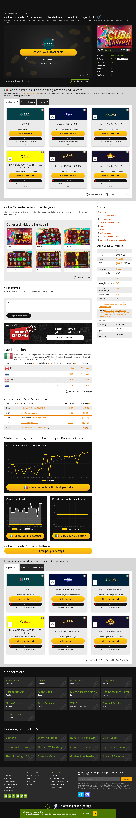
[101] (84, 408)
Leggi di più (86, 813)
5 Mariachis (12, 680)
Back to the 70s (15, 691)
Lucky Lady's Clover (28, 408)
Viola (109, 316)
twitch (21, 794)
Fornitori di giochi (10, 784)
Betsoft (45, 427)
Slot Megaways (9, 781)
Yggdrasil (34, 413)
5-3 (117, 295)
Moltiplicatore (108, 305)
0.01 (118, 283)
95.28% (113, 59)
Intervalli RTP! (122, 59)
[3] (84, 413)
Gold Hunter (109, 737)
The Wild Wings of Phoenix (20, 756)
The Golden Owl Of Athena (31, 427)
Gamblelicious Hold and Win (85, 747)
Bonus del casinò (33, 775)
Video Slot (120, 259)
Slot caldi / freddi (10, 787)
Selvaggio (122, 305)
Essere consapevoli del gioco (27, 142)
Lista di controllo (65, 337)
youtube (9, 794)
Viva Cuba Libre (15, 714)
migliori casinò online (31, 94)
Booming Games (117, 55)
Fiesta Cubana (14, 703)
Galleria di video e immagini (111, 222)
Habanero (9, 684)
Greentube (74, 684)
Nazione (103, 226)
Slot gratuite (8, 775)
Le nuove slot (9, 790)
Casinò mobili (32, 781)
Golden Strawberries (82, 756)
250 (117, 289)
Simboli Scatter (105, 307)
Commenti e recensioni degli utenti (114, 240)
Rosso (117, 314)
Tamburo (102, 316)
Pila (116, 305)
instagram (17, 794)
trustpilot (25, 794)
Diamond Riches (47, 737)
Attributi (103, 229)
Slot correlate (105, 233)
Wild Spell (76, 703)
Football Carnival (112, 703)
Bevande (122, 311)
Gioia (101, 314)
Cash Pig (11, 737)
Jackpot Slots (8, 778)
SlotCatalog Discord (87, 793)
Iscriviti (126, 779)
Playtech (34, 423)
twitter (13, 794)
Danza (120, 312)
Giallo (126, 312)
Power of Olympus (113, 756)
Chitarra (102, 312)
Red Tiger (105, 684)
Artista (111, 311)
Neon (112, 314)
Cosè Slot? (55, 772)
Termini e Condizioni (57, 778)
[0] (88, 408)
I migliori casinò (32, 772)
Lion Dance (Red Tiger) (115, 691)
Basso (113, 62)
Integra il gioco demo (84, 75)
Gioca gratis (48, 59)
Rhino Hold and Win (17, 747)
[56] (83, 418)
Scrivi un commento (81, 81)
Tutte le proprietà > (103, 78)
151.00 (70, 408)
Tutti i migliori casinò (108, 215)
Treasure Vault (46, 756)
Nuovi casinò (31, 778)
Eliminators (25, 423)
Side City (9, 706)
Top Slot (7, 772)
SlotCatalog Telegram (81, 793)
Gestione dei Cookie (57, 784)
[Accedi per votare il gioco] (11, 81)
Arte (106, 311)
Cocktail (109, 312)
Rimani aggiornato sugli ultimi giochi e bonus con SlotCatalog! (100, 773)
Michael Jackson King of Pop (85, 691)
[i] (34, 363)
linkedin (5, 794)
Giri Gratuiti (116, 303)
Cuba (115, 312)
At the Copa (45, 691)
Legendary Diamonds (115, 747)
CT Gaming (10, 718)
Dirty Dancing (46, 703)
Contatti (30, 784)
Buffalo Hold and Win (82, 737)
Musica (106, 314)
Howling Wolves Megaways (52, 747)
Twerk (41, 680)
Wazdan (9, 695)
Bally (72, 695)
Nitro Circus (25, 413)
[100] (84, 427)
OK (95, 813)
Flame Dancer (78, 680)
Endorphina (42, 684)
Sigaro (123, 314)
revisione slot (105, 219)
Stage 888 (108, 680)
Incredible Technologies (78, 706)
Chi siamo (53, 775)
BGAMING (41, 408)
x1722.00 (114, 65)
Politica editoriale (56, 787)
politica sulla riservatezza (59, 781)
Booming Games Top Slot (110, 236)
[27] (83, 423)
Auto (116, 311)
